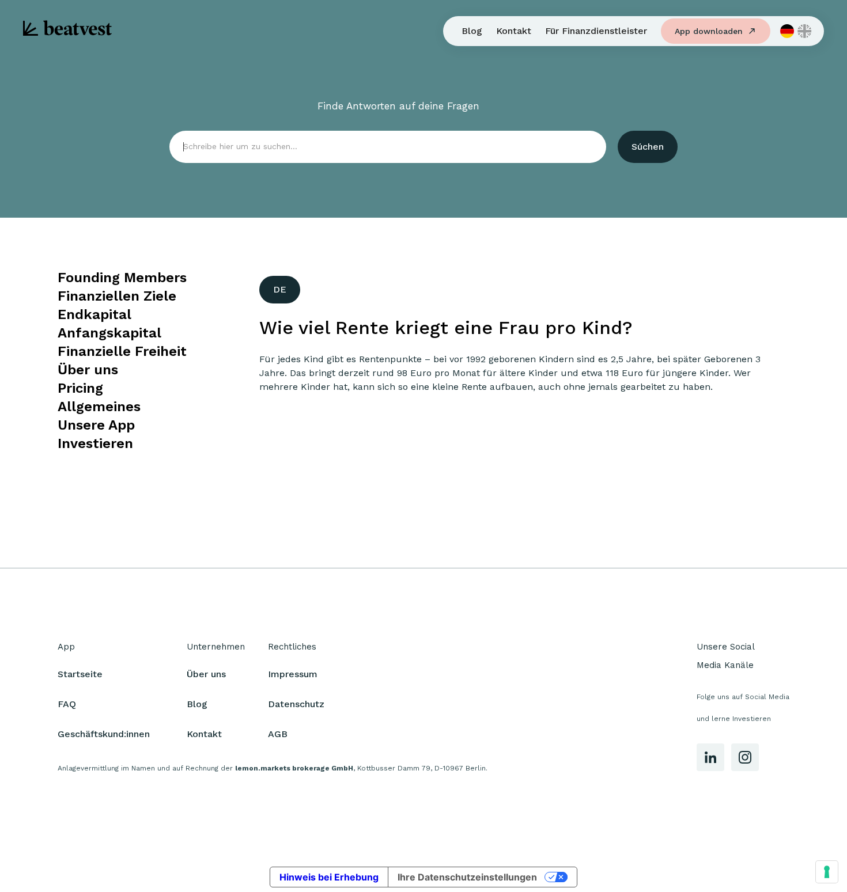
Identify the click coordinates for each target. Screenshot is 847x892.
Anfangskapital (109, 333)
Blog (472, 30)
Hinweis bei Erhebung (329, 877)
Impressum (292, 674)
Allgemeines (99, 406)
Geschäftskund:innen (104, 733)
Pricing (80, 388)
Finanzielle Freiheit (122, 351)
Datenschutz (296, 704)
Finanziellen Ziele (117, 296)
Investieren (95, 443)
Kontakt (513, 30)
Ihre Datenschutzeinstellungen (467, 877)
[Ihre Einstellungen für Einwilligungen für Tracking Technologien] (827, 872)
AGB (278, 733)
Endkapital (94, 314)
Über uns (88, 370)
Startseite (80, 674)
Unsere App (96, 425)
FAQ (67, 704)
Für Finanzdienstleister (596, 30)
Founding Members (122, 278)
